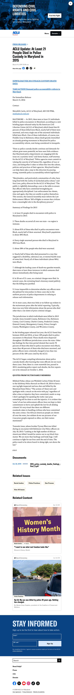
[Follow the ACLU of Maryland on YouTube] (24, 684)
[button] (31, 68)
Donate (15, 677)
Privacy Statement (27, 692)
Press (15, 670)
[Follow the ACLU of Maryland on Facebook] (14, 684)
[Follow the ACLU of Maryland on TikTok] (33, 684)
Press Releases (19, 44)
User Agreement (17, 692)
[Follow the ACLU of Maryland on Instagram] (28, 684)
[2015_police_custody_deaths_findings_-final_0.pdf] (37, 465)
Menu (47, 33)
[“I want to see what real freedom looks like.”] (37, 528)
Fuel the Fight (54, 16)
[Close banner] (70, 3)
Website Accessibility (38, 692)
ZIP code (16, 642)
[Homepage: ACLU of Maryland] (19, 33)
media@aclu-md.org (21, 113)
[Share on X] (27, 69)
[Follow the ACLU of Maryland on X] (19, 684)
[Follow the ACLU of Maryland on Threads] (38, 684)
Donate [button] (55, 33)
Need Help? (17, 666)
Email (15, 635)
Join (14, 674)
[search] (59, 660)
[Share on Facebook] (23, 69)
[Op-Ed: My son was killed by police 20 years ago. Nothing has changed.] (37, 583)
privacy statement (17, 651)
